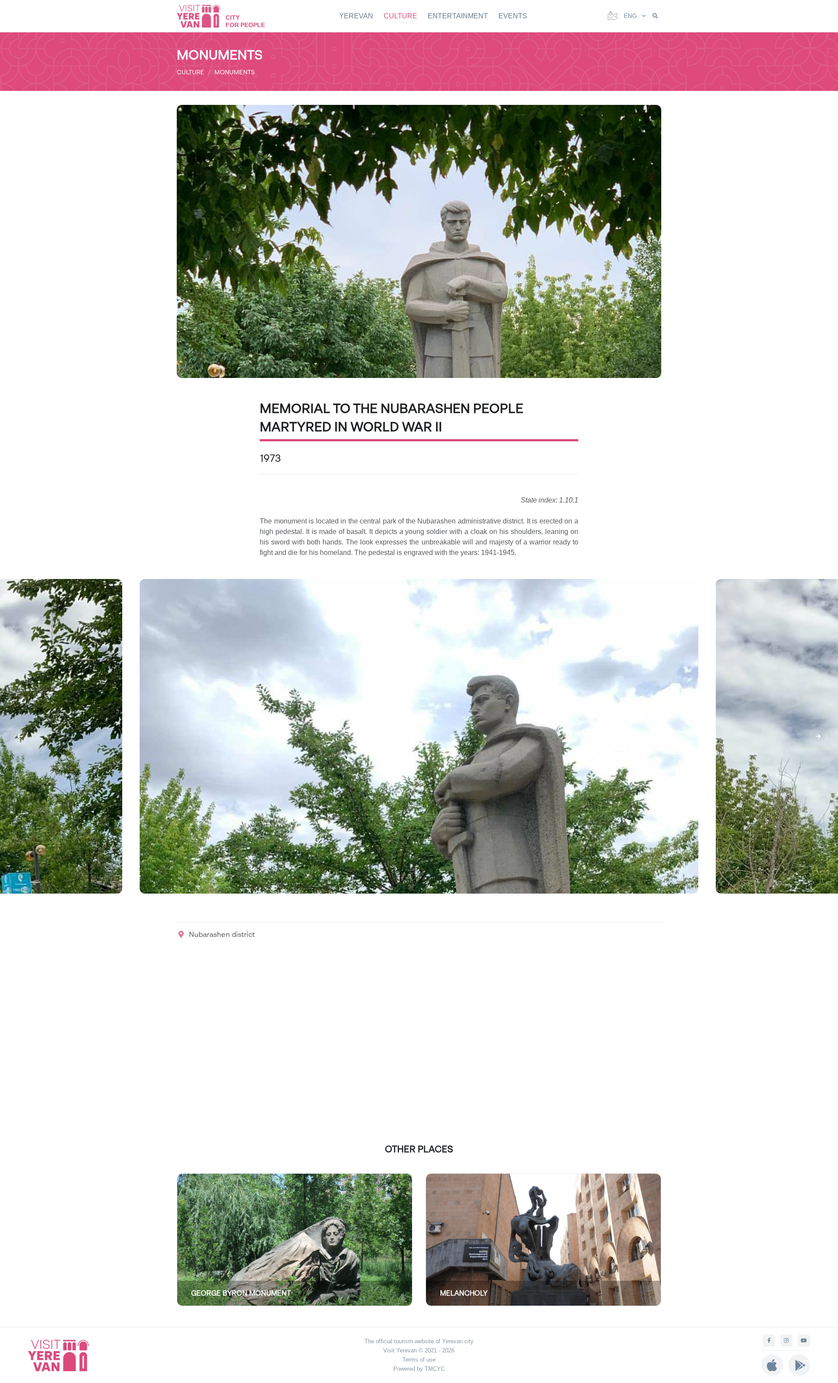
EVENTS (512, 16)
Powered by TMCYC (419, 1369)
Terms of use (419, 1359)
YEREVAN (356, 16)
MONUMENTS (234, 72)
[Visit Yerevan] (203, 16)
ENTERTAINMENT (458, 16)
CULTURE (400, 16)
